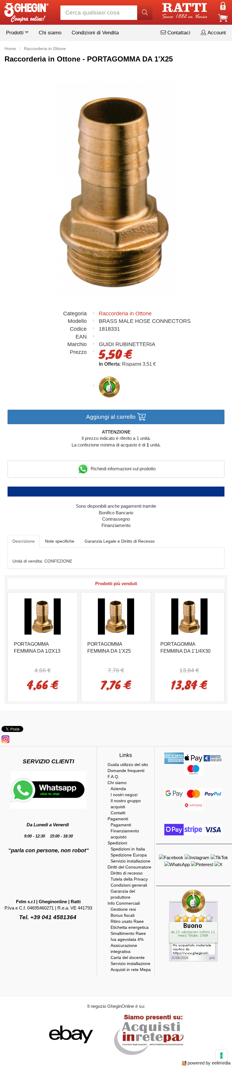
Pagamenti (118, 818)
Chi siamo (50, 33)
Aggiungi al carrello (111, 417)
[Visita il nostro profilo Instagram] (198, 857)
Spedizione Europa (129, 855)
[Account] (223, 5)
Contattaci (178, 33)
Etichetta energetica (130, 927)
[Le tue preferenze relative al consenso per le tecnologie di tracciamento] (221, 1055)
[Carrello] (223, 17)
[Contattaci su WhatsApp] (177, 864)
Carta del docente (128, 957)
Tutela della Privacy (129, 879)
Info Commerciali (124, 903)
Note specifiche (59, 541)
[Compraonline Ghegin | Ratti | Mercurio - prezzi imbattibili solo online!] (26, 11)
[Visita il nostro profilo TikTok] (219, 857)
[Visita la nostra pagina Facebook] (172, 857)
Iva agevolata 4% (127, 939)
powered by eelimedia (209, 1062)
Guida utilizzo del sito (128, 764)
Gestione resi (123, 909)
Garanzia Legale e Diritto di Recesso (120, 541)
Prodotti (15, 33)
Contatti (118, 812)
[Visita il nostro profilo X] (218, 864)
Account (216, 33)
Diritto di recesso (127, 873)
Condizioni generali (129, 885)
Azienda (118, 788)
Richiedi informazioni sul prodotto (122, 468)
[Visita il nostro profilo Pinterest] (202, 864)
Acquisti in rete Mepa (131, 969)
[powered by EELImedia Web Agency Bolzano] (184, 1062)
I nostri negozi (124, 794)
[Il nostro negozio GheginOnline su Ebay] (70, 1034)
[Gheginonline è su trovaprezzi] (107, 1034)
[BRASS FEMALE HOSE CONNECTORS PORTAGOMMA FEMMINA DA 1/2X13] (42, 616)
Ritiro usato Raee (127, 921)
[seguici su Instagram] (5, 738)
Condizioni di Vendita (95, 33)
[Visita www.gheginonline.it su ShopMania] (46, 1034)
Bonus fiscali (122, 915)
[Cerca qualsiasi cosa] (145, 12)
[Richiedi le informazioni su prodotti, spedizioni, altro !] (48, 789)
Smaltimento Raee (128, 933)
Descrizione (23, 541)
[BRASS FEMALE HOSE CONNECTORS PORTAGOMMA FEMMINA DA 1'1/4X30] (189, 616)
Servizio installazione (130, 861)
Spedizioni (117, 842)
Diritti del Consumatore (129, 867)
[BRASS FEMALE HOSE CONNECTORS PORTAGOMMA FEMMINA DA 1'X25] (116, 616)
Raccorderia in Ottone (125, 314)
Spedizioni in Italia (128, 849)
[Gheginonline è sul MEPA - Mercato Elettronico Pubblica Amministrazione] (147, 1034)
